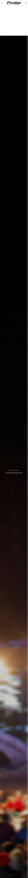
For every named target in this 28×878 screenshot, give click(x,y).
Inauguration (16, 470)
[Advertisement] (14, 21)
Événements (12, 470)
